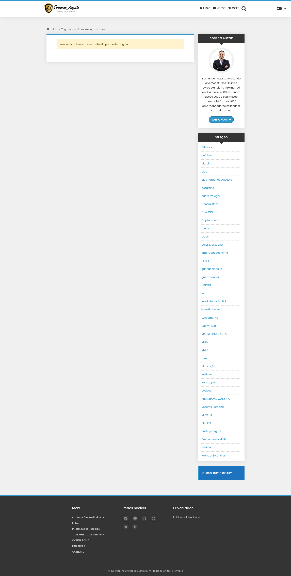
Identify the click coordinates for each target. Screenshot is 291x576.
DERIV (205, 228)
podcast (207, 391)
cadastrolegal (210, 196)
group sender (210, 277)
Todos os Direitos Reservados (168, 570)
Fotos (75, 523)
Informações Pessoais (86, 529)
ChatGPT (207, 212)
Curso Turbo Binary (217, 473)
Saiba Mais (219, 120)
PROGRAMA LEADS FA (215, 399)
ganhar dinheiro (211, 269)
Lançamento (209, 318)
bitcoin (206, 163)
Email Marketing (212, 245)
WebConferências (213, 456)
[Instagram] (144, 518)
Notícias (206, 374)
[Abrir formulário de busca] (244, 8)
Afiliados (206, 147)
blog (204, 172)
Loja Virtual (208, 326)
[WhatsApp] (153, 518)
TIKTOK (206, 423)
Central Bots (209, 204)
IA (202, 293)
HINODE (206, 285)
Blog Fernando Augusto (216, 180)
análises (206, 155)
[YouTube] (135, 518)
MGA (204, 342)
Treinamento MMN (213, 439)
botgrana (207, 188)
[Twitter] (135, 527)
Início (54, 29)
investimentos (210, 309)
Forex (205, 261)
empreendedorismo (214, 253)
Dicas (205, 237)
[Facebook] (126, 518)
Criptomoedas (211, 220)
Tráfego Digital (211, 431)
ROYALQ (206, 415)
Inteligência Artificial (214, 301)
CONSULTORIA (80, 540)
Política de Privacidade (186, 517)
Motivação (208, 366)
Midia (204, 350)
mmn (204, 358)
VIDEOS (206, 447)
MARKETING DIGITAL (214, 334)
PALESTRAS (78, 546)
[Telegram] (126, 527)
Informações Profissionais (88, 517)
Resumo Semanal (212, 407)
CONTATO (78, 551)
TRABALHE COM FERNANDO (88, 534)
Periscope (208, 382)
